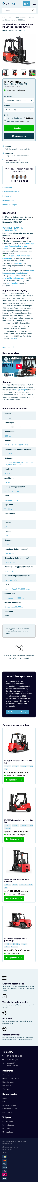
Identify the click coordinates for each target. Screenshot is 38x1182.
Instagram (10, 1125)
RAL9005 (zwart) (24, 589)
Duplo (6, 445)
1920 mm (8, 473)
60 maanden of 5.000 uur (14, 598)
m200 (10, 18)
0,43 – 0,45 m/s (10, 580)
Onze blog (6, 1089)
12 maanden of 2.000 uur (14, 607)
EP (24, 30)
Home (4, 18)
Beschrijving (7, 187)
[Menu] (34, 4)
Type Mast (8, 96)
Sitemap (5, 1152)
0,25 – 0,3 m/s (10, 562)
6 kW (6, 536)
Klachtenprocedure (9, 1109)
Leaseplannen (8, 200)
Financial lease (8, 1082)
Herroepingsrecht (9, 1105)
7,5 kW (7, 545)
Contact (5, 1098)
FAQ (3, 1102)
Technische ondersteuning (15, 1002)
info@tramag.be (12, 1059)
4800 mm (20, 465)
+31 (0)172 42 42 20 (19, 181)
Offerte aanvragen (19, 136)
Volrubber (8, 509)
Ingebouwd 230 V (11, 500)
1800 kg (7, 436)
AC (5, 527)
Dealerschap (7, 1085)
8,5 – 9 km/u (9, 553)
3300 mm (16, 463)
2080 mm (8, 454)
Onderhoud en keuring (10, 1078)
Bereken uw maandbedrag (17, 712)
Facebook (10, 1121)
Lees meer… (7, 347)
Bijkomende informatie (11, 192)
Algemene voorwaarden (10, 1147)
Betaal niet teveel (11, 1034)
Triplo (26, 445)
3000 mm (8, 463)
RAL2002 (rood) (10, 589)
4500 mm (12, 465)
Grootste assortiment (13, 983)
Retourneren (7, 1112)
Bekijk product (12, 780)
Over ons (5, 1075)
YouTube (9, 1132)
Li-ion (17, 491)
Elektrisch (8, 482)
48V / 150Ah (9, 491)
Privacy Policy (7, 1150)
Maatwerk (7, 1018)
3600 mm (24, 463)
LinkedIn (9, 1128)
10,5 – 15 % (8, 571)
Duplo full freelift (16, 445)
